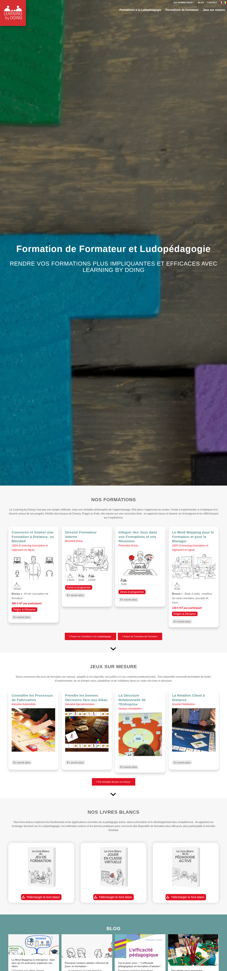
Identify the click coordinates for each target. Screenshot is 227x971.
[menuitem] (184, 2)
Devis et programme (79, 587)
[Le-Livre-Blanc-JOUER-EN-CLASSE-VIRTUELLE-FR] (114, 868)
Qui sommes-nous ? (184, 2)
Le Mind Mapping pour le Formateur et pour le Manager (193, 536)
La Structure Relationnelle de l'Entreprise (132, 699)
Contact (212, 2)
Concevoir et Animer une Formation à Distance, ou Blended (33, 536)
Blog (201, 2)
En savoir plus (21, 617)
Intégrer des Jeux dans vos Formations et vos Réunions (137, 536)
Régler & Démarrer (24, 609)
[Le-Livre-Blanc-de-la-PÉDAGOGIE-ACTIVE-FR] (186, 868)
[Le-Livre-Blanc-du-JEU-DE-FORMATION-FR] (41, 868)
